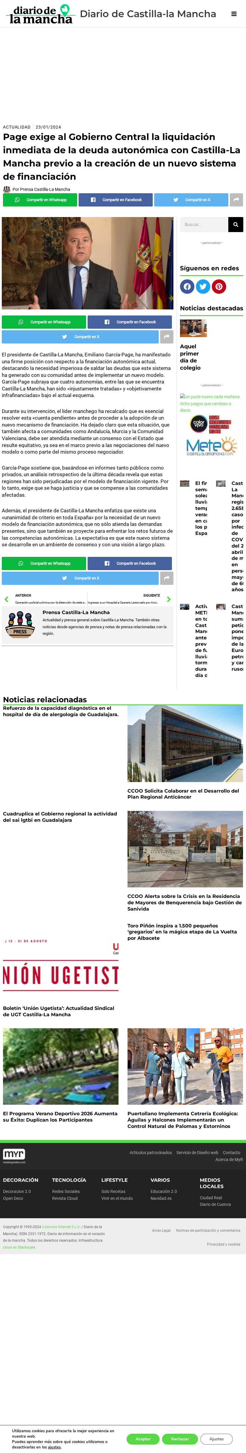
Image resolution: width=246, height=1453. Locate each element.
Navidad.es (161, 1198)
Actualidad (17, 127)
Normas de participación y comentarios (208, 1230)
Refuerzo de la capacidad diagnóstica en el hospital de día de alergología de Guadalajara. (60, 711)
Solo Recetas (113, 1191)
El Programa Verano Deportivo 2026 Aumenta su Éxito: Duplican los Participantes (60, 1117)
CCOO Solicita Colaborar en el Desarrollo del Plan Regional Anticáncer (183, 794)
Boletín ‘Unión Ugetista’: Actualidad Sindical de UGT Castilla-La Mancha (58, 1011)
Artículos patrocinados (151, 1152)
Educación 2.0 (164, 1191)
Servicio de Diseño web (197, 1152)
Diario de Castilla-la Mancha (148, 14)
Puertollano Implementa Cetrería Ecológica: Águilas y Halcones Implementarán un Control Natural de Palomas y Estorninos (183, 1120)
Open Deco (13, 1198)
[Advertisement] (123, 73)
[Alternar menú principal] (234, 14)
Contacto (231, 1152)
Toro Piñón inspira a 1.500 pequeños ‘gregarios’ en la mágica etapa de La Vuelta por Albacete (182, 932)
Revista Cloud (65, 1198)
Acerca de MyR (229, 1159)
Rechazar (180, 1439)
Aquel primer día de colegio (190, 357)
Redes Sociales (66, 1191)
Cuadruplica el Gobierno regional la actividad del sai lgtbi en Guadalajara (60, 817)
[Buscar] (235, 224)
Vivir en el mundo (117, 1198)
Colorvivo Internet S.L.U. (61, 1227)
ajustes (54, 1447)
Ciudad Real (211, 1197)
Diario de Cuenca (215, 1204)
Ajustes (216, 1439)
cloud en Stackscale (19, 1247)
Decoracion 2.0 (17, 1191)
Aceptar (143, 1439)
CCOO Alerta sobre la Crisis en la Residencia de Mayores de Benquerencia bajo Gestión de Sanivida (185, 902)
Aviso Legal (161, 1230)
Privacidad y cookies (223, 1244)
